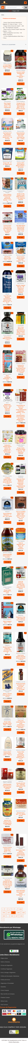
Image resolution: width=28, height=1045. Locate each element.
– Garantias (3, 986)
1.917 (16, 916)
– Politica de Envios (5, 979)
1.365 (3, 916)
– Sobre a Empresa (5, 962)
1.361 (8, 912)
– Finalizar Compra (5, 997)
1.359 (20, 909)
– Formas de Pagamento (6, 965)
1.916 (12, 916)
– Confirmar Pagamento (6, 969)
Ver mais (7, 74)
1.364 (23, 912)
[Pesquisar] (23, 7)
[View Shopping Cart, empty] (25, 2)
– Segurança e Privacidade (7, 983)
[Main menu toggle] (2, 7)
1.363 (18, 912)
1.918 (21, 916)
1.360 (3, 912)
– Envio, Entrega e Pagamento (7, 972)
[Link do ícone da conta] (26, 7)
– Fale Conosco (4, 1004)
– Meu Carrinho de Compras (7, 994)
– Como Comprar (4, 990)
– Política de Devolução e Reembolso (9, 976)
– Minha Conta (3, 1001)
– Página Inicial (4, 958)
